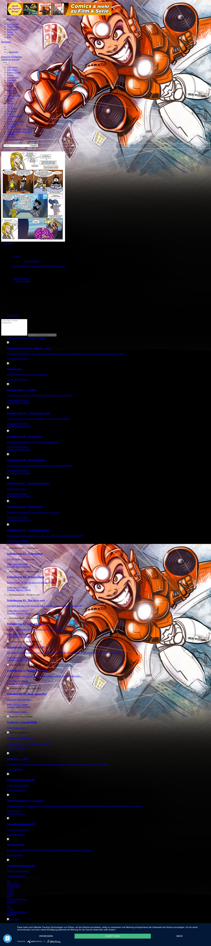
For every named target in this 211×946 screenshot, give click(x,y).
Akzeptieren (113, 936)
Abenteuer (11, 111)
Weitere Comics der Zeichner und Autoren (26, 338)
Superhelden (12, 77)
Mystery (10, 103)
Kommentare (13, 315)
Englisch (11, 126)
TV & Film (12, 108)
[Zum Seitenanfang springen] (13, 919)
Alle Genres (12, 70)
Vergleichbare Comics (17, 712)
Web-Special (12, 124)
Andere (10, 82)
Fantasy (10, 75)
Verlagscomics (13, 26)
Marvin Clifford (31, 261)
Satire (9, 119)
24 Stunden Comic (15, 121)
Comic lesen (6, 243)
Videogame (12, 93)
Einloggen (5, 57)
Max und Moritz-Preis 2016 (19, 131)
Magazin (11, 134)
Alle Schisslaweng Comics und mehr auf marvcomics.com (38, 266)
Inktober (10, 137)
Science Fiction (14, 72)
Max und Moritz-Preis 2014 (19, 129)
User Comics (13, 24)
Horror (10, 85)
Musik (10, 106)
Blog (9, 37)
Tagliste (10, 889)
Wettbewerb (12, 29)
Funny (10, 100)
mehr (179, 936)
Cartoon (10, 98)
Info (9, 881)
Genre (4, 62)
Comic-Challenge (15, 139)
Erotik (9, 113)
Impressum (12, 902)
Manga (10, 90)
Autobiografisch (14, 116)
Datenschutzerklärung (17, 899)
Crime (9, 88)
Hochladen (6, 42)
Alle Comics (12, 67)
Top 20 (10, 34)
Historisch (11, 80)
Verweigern (46, 936)
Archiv (10, 32)
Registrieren (16, 57)
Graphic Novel (13, 95)
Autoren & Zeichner (10, 59)
